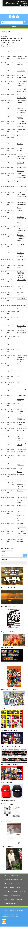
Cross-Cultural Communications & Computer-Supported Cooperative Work (21, 220)
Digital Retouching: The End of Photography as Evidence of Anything (21, 484)
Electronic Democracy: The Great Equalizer (21, 156)
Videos (5, 899)
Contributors (18, 883)
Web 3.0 (12, 899)
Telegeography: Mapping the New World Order (21, 77)
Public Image (20, 490)
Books (10, 883)
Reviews (14, 891)
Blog (5, 883)
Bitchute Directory (14, 875)
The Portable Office (22, 298)
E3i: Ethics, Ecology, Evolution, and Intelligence (22, 83)
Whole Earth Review (6, 46)
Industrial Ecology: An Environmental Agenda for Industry (22, 89)
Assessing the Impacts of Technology (20, 116)
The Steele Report (15, 895)
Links (18, 887)
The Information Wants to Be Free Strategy (21, 325)
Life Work (19, 210)
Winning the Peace (21, 135)
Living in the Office (21, 280)
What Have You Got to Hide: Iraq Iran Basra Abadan (22, 451)
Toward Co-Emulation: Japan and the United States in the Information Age (21, 238)
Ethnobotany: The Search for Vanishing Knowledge (22, 307)
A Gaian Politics (20, 474)
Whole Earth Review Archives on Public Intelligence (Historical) (12, 42)
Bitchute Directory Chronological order (13, 879)
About (5, 875)
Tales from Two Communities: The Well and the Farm (21, 332)
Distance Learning (21, 389)
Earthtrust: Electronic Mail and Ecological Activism (21, 175)
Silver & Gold (23, 891)
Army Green (20, 50)
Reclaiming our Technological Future (20, 162)
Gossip (18, 311)
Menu (15, 26)
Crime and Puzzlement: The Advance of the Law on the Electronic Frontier (22, 196)
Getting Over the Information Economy (21, 411)
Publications (7, 891)
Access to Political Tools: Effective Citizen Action (21, 169)
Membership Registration (10, 903)
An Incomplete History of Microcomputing (21, 417)
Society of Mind (21, 455)
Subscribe (6, 895)
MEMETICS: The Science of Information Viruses (22, 424)
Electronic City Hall (21, 186)
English (4, 551)
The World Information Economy (20, 470)
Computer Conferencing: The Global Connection (21, 96)
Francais (12, 887)
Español (5, 887)
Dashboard (19, 899)
